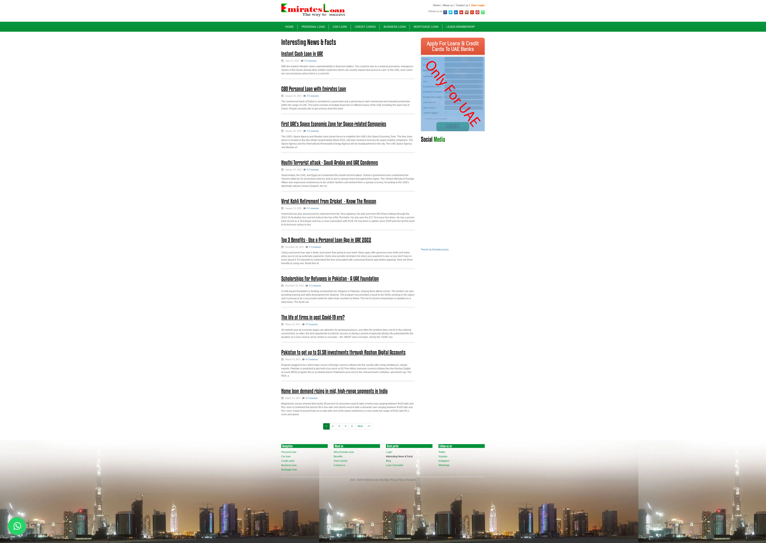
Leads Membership (460, 26)
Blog (388, 460)
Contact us (462, 5)
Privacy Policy (397, 480)
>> (369, 426)
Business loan (289, 465)
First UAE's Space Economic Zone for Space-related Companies (333, 123)
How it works (340, 460)
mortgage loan (426, 26)
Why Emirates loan (344, 452)
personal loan (313, 26)
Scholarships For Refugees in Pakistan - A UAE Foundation (330, 278)
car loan (340, 26)
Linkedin (456, 12)
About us (448, 5)
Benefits (338, 456)
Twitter (450, 12)
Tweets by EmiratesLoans (435, 249)
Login (389, 452)
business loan (395, 26)
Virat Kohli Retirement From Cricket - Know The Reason (328, 201)
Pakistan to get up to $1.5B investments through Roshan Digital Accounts (343, 352)
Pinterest (477, 12)
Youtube (442, 456)
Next (360, 426)
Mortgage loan (289, 469)
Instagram (467, 12)
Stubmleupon (472, 12)
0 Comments (311, 61)
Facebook (445, 12)
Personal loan (288, 452)
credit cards (365, 26)
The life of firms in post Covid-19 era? (313, 317)
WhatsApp (483, 12)
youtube (461, 12)
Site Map (384, 480)
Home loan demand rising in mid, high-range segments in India (334, 391)
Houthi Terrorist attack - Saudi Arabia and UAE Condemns (329, 162)
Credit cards (287, 460)
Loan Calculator (394, 465)
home (289, 26)
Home (436, 5)
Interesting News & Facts (399, 456)
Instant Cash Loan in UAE (302, 53)
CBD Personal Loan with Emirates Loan (313, 88)
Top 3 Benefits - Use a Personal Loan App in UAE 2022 (326, 239)
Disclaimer (411, 480)
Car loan (286, 456)
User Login (478, 5)
